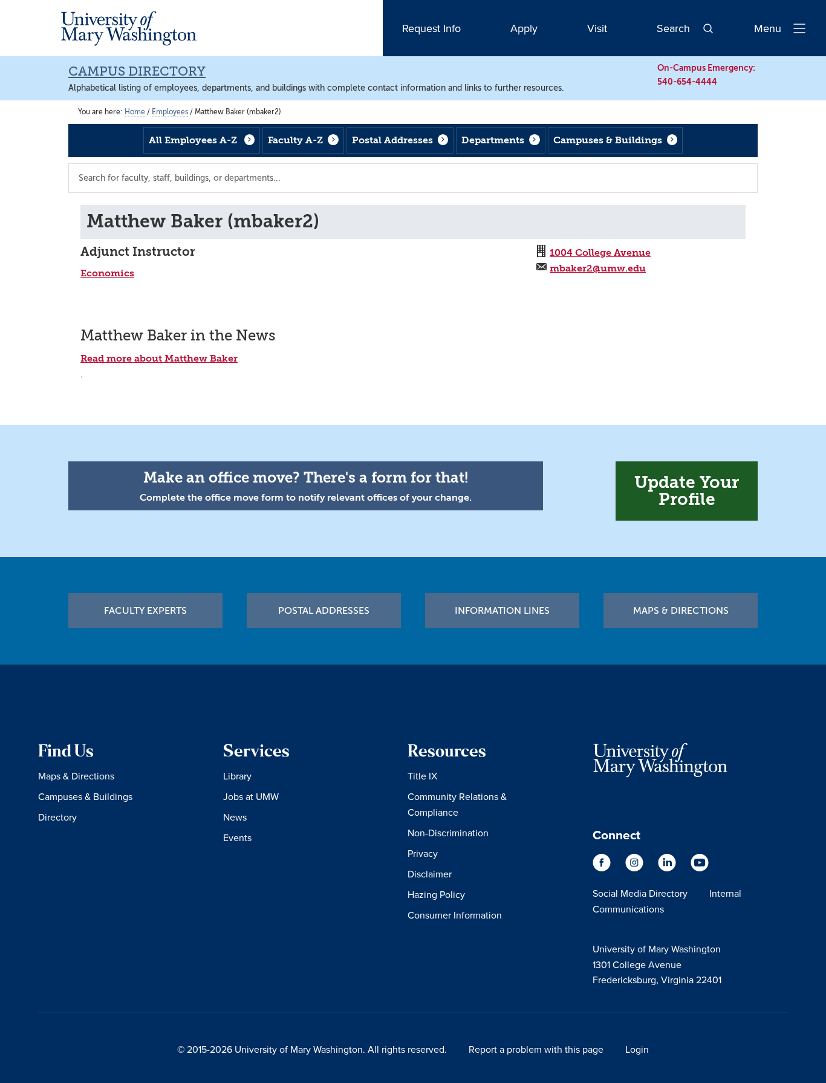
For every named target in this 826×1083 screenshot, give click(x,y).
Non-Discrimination (448, 832)
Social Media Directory (640, 893)
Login (637, 1049)
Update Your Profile (686, 490)
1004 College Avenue (600, 252)
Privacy (423, 853)
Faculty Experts (145, 610)
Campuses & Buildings (607, 140)
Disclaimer (430, 873)
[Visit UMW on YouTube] (700, 868)
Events (237, 837)
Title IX (422, 775)
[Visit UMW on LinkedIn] (668, 868)
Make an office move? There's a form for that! (305, 477)
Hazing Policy (436, 894)
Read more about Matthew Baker (159, 358)
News (235, 817)
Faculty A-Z (295, 140)
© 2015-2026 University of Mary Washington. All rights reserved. (312, 1049)
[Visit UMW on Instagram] (635, 868)
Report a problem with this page (536, 1049)
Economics (107, 273)
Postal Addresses (392, 140)
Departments (492, 140)
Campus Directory (137, 71)
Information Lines (502, 610)
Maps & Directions (681, 610)
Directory (57, 817)
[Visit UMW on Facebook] (603, 868)
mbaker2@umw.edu (598, 268)
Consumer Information (455, 915)
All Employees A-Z (193, 140)
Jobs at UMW (251, 796)
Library (237, 775)
